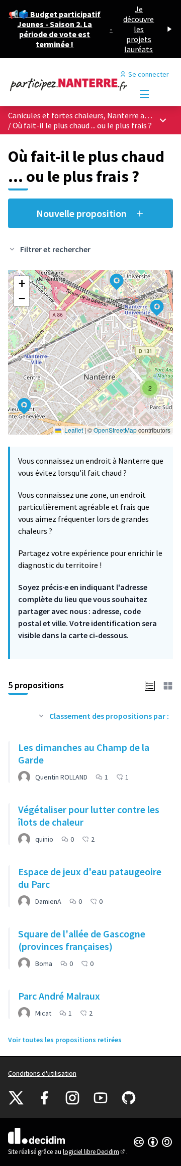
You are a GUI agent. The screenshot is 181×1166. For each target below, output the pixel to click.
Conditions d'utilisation (42, 1073)
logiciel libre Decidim (94, 1151)
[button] (18, 400)
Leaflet (73, 430)
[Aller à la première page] (69, 84)
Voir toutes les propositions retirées (65, 1039)
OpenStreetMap (115, 430)
